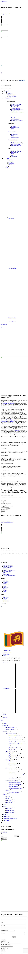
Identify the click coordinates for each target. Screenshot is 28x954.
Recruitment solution (12, 131)
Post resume (11, 218)
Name (2, 500)
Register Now (22, 80)
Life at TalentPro (12, 317)
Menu (2, 720)
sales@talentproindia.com (7, 14)
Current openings (12, 268)
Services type (4, 505)
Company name (4, 507)
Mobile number (4, 503)
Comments (3, 509)
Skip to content (4, 1)
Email (2, 502)
